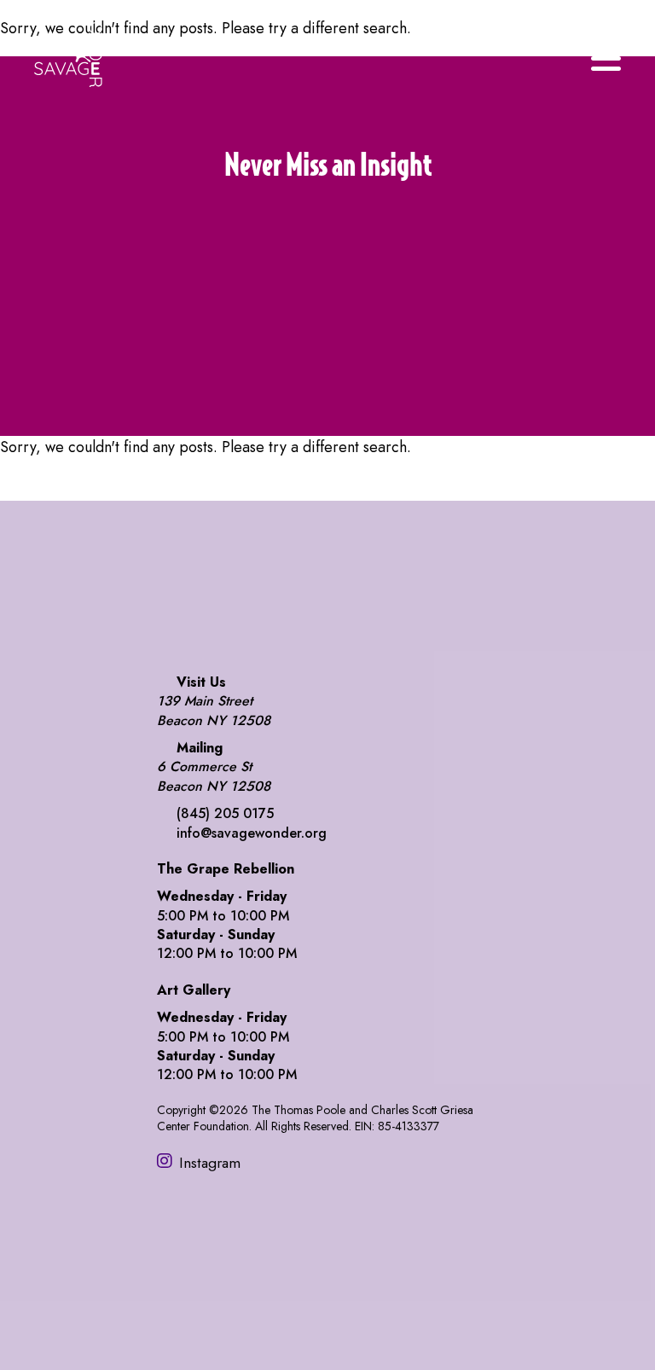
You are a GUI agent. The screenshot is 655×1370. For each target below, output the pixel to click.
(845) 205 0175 (225, 813)
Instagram (210, 1162)
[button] (327, 321)
